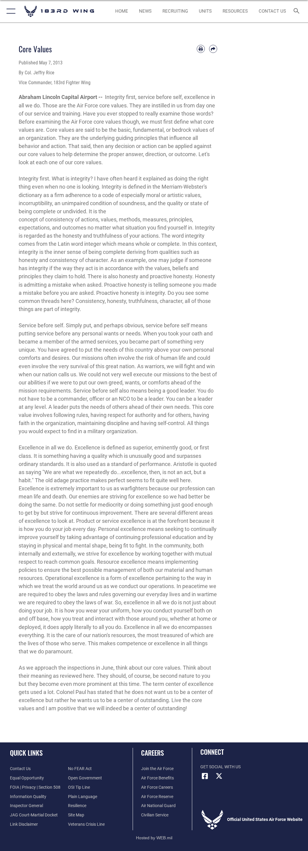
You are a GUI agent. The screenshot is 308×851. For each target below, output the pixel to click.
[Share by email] (213, 49)
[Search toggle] (298, 11)
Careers (152, 752)
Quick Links (26, 752)
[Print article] (201, 49)
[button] (10, 11)
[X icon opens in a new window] (219, 776)
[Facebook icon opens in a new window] (204, 776)
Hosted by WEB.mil (154, 837)
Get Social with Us (220, 766)
